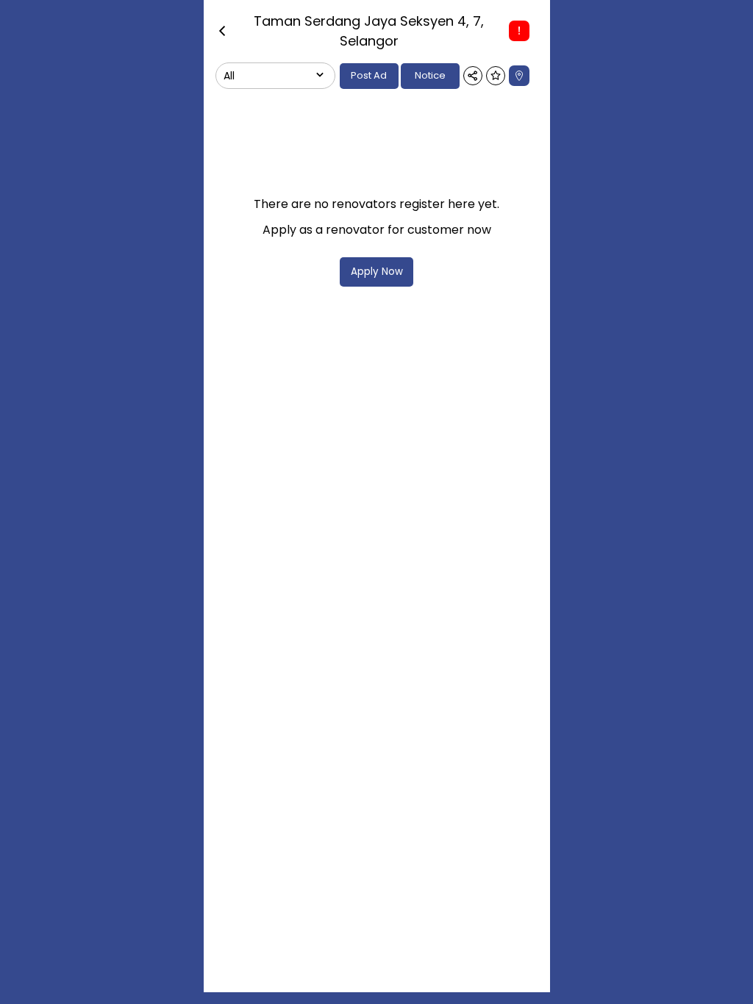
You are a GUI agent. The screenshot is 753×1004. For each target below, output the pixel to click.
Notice (430, 75)
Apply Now (377, 272)
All (229, 75)
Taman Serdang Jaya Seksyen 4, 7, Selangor (369, 31)
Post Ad (369, 75)
